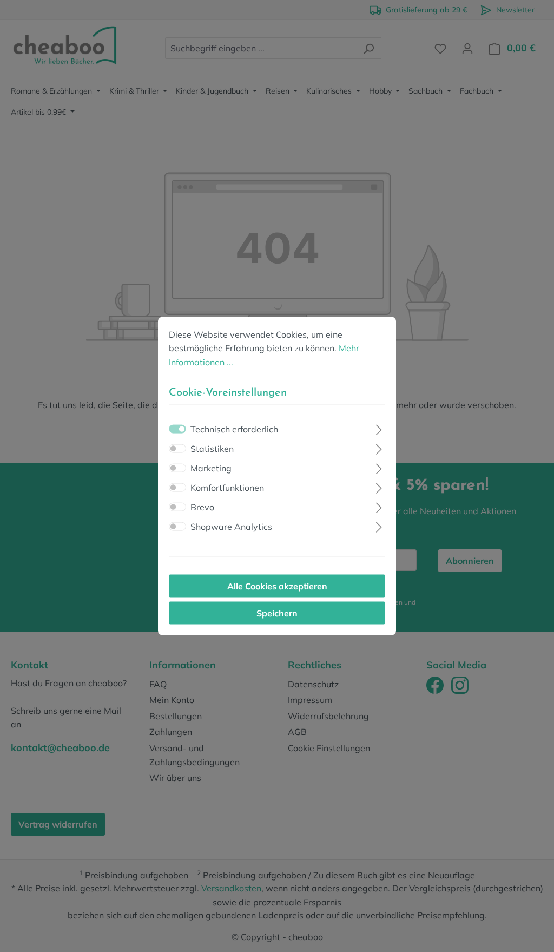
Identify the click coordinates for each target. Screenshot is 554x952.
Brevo (202, 507)
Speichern (277, 613)
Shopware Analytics (231, 526)
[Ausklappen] (379, 428)
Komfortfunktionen (227, 487)
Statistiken (212, 448)
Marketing (211, 468)
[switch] (177, 448)
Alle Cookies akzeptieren (277, 586)
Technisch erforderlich (234, 429)
